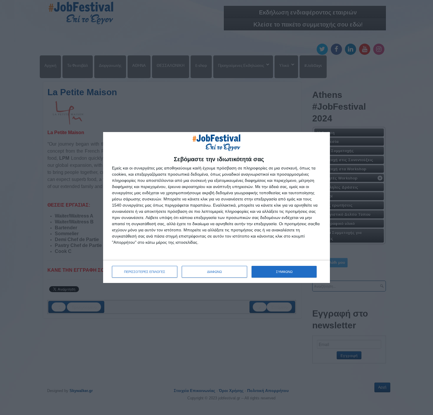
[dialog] (216, 207)
